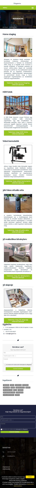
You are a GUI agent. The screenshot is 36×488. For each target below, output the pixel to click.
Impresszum (6, 467)
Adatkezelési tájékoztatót (13, 364)
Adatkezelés (6, 469)
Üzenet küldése (18, 369)
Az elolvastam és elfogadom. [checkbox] (19, 364)
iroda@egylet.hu (11, 334)
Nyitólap (5, 27)
